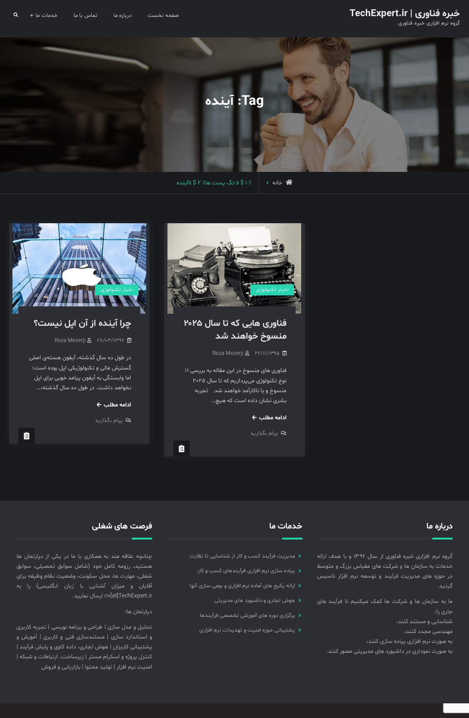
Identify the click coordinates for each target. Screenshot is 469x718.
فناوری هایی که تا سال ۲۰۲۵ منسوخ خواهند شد (235, 330)
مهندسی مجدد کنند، (428, 631)
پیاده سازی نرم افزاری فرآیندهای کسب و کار (246, 571)
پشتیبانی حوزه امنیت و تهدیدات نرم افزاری (247, 630)
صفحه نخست (163, 15)
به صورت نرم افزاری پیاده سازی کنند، (409, 641)
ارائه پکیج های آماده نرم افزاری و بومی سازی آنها (242, 586)
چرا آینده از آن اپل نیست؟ (82, 323)
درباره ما (123, 15)
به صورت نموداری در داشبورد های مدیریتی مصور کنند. (389, 651)
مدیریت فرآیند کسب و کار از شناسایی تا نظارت (242, 556)
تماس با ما (85, 15)
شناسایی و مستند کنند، (424, 622)
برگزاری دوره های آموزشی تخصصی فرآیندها (247, 615)
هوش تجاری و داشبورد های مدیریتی (254, 600)
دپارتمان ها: (138, 612)
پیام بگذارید (109, 420)
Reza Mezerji (70, 341)
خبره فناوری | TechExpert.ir (405, 13)
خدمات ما (47, 15)
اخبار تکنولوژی (116, 290)
